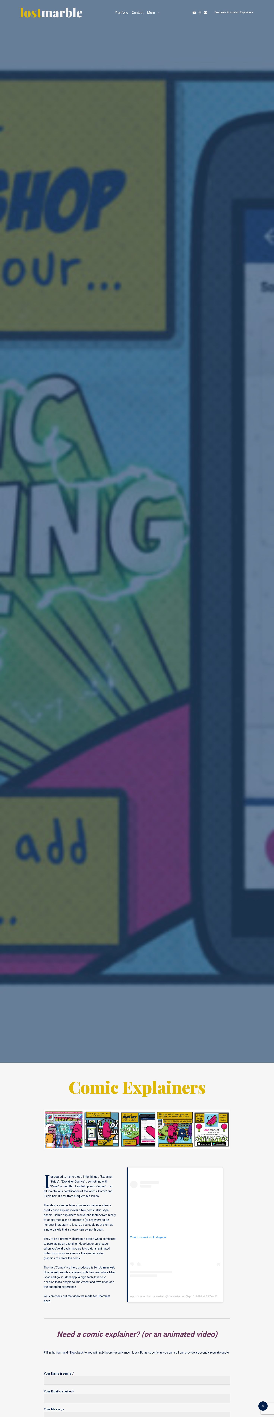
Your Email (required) (59, 1391)
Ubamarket (106, 1267)
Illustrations (171, 558)
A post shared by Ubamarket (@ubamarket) (156, 1296)
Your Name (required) (59, 1373)
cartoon (127, 558)
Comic (147, 558)
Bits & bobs (102, 558)
